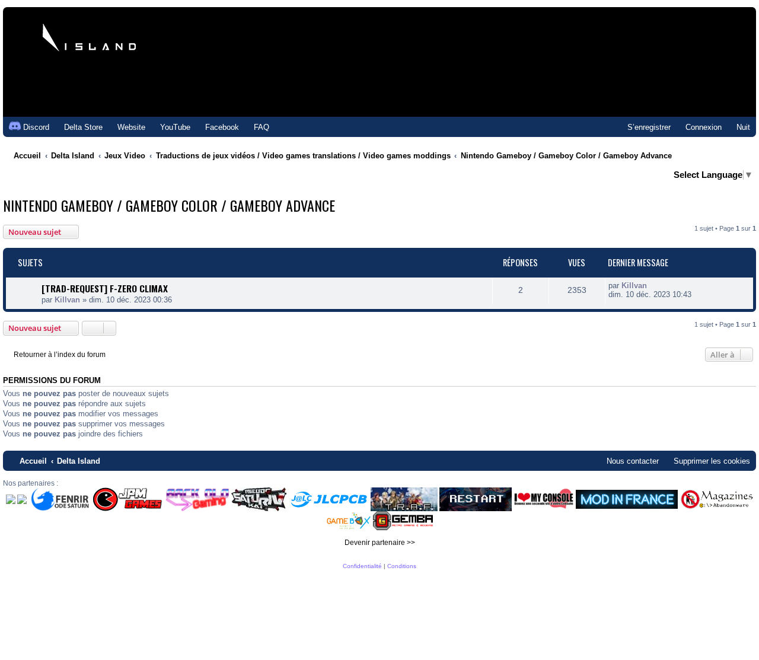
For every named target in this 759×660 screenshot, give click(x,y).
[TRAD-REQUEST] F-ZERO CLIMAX (105, 288)
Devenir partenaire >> (380, 542)
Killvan (67, 299)
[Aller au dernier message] (653, 285)
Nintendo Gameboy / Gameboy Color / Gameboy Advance (169, 205)
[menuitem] (78, 127)
